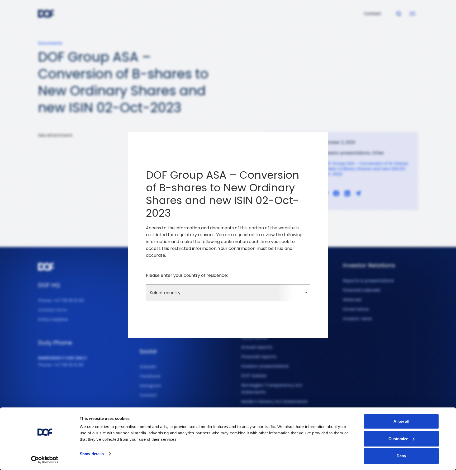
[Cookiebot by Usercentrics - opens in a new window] (45, 460)
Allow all (401, 421)
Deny (401, 456)
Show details (92, 454)
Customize (398, 438)
